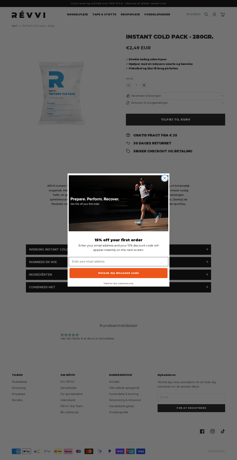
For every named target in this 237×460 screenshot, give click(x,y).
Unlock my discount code (118, 272)
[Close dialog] (164, 178)
